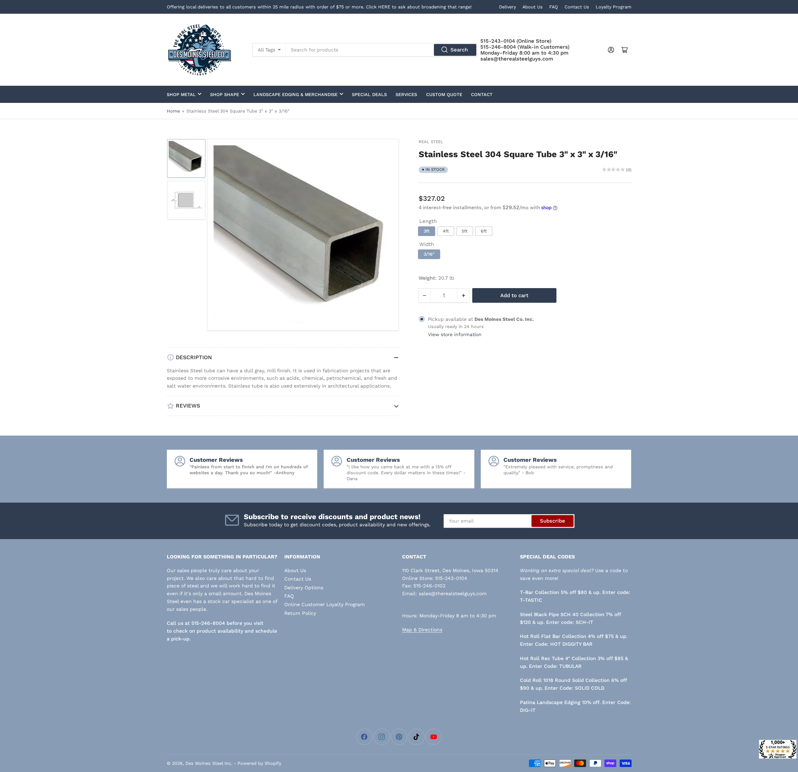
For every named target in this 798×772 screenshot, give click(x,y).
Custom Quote (444, 94)
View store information (455, 334)
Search (459, 50)
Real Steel (431, 141)
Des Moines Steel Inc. (208, 763)
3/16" (429, 254)
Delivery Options (303, 588)
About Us (532, 6)
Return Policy (300, 613)
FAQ (553, 6)
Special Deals (369, 94)
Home (173, 111)
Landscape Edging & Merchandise (295, 94)
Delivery (507, 6)
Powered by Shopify (259, 763)
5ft (465, 231)
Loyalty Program (614, 6)
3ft (427, 231)
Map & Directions (422, 630)
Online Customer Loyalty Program (324, 604)
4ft (446, 231)
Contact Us (577, 6)
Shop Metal (181, 94)
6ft (484, 231)
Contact (482, 94)
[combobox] (381, 50)
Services (406, 94)
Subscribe (552, 521)
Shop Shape (224, 94)
